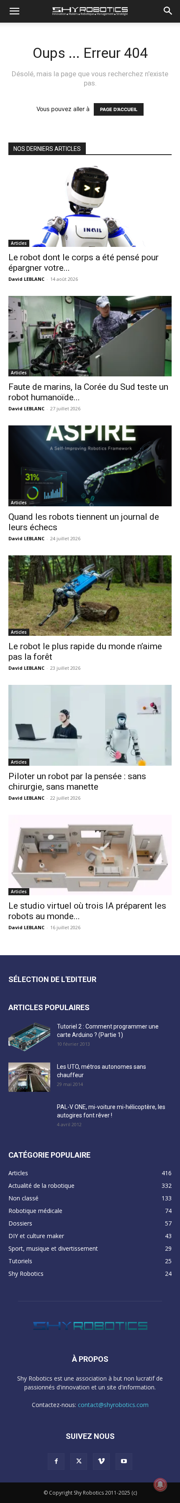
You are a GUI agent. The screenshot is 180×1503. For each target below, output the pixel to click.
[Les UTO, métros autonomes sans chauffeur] (29, 1077)
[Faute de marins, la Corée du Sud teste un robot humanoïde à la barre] (90, 336)
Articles (19, 243)
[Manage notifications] (160, 1484)
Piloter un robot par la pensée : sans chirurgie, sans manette (77, 781)
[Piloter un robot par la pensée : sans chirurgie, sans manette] (90, 725)
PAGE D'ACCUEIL (118, 109)
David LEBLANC (26, 279)
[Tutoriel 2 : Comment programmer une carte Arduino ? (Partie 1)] (29, 1037)
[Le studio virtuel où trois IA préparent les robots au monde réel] (90, 855)
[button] (14, 11)
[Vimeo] (101, 1461)
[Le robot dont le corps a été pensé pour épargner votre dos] (90, 206)
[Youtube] (124, 1461)
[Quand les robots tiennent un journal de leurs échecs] (90, 465)
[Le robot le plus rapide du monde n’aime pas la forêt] (90, 595)
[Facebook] (56, 1461)
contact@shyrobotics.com (113, 1405)
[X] (78, 1461)
